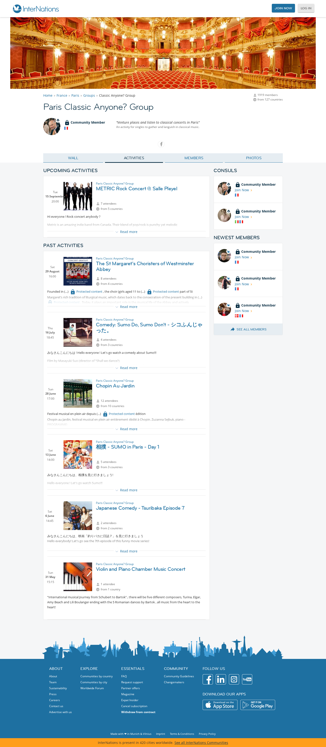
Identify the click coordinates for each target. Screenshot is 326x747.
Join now (283, 8)
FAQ (124, 676)
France (62, 95)
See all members (252, 329)
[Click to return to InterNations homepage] (35, 8)
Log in (306, 8)
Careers (54, 700)
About (53, 676)
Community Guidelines (179, 676)
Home (48, 95)
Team (53, 682)
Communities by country (96, 676)
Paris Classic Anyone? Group (115, 183)
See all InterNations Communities (201, 742)
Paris (75, 95)
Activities (134, 157)
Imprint (160, 734)
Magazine (127, 694)
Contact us (56, 706)
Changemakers (174, 682)
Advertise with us (60, 712)
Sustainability (58, 688)
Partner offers (130, 688)
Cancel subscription (134, 706)
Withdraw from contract (138, 712)
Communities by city (93, 682)
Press (53, 694)
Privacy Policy (207, 734)
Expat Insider (129, 700)
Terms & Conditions (182, 734)
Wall (73, 157)
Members (193, 157)
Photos (254, 157)
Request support (132, 682)
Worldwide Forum (92, 688)
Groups (89, 95)
